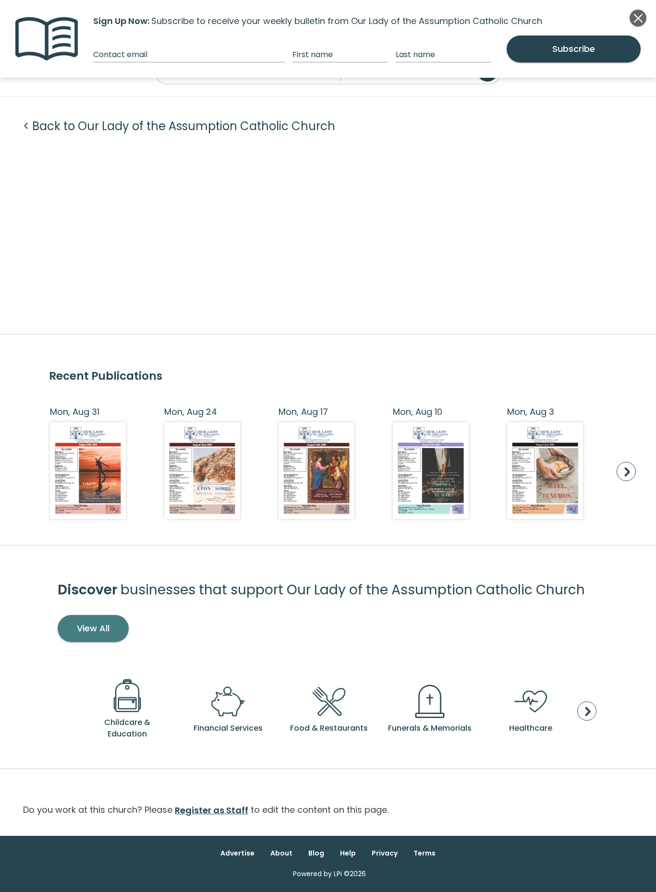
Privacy (385, 853)
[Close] (638, 18)
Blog (316, 853)
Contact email (120, 54)
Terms (424, 853)
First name (312, 54)
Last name (415, 54)
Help (348, 853)
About (281, 853)
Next (626, 471)
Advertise (237, 853)
